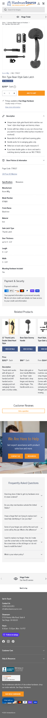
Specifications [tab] (7, 181)
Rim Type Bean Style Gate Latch (11, 24)
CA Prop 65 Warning (9, 173)
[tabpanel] (23, 230)
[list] (23, 48)
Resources (32, 456)
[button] (43, 3)
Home (3, 22)
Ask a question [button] (23, 410)
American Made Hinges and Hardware (18, 22)
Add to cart (31, 93)
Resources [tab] (19, 181)
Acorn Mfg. (5, 73)
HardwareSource (11, 712)
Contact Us (15, 456)
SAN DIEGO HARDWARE (13, 694)
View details (10, 349)
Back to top (23, 588)
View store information (12, 107)
